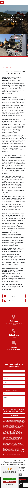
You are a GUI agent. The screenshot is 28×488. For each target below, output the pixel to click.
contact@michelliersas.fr (14, 349)
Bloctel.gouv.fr (11, 453)
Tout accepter (10, 478)
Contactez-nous (11, 300)
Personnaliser (9, 484)
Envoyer (15, 415)
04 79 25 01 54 (14, 337)
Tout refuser (10, 481)
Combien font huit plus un (10, 390)
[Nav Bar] (2, 2)
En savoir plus (11, 296)
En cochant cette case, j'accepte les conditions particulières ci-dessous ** (14, 410)
